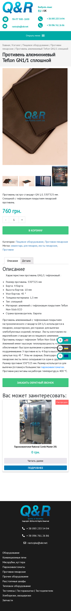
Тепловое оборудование (16, 586)
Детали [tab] (26, 260)
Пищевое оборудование (36, 45)
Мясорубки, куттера (13, 562)
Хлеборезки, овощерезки (16, 595)
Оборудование (10, 552)
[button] (33, 35)
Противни (8, 249)
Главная (6, 45)
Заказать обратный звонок (35, 382)
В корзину (35, 230)
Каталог (16, 45)
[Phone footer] (23, 528)
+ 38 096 (55, 25)
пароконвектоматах (52, 367)
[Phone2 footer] (23, 536)
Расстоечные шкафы (14, 581)
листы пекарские (47, 245)
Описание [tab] (12, 260)
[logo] (17, 8)
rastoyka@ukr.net (20, 26)
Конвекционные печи (14, 557)
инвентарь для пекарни (24, 245)
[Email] (24, 543)
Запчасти (7, 600)
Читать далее (35, 460)
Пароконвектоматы (13, 567)
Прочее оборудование (15, 576)
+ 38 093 (55, 18)
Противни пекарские (56, 241)
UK (45, 10)
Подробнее (35, 467)
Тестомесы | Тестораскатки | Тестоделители (27, 590)
